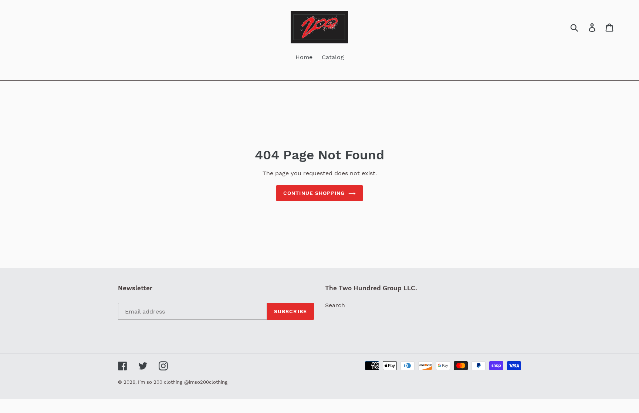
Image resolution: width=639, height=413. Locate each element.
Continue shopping (314, 193)
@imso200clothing (205, 382)
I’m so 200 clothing (160, 382)
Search (335, 305)
